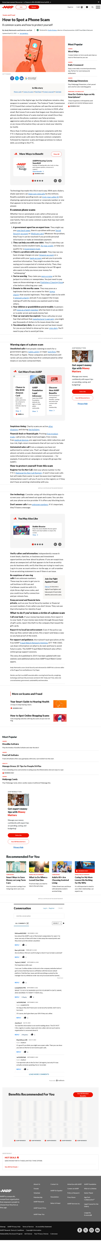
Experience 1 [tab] (33, 544)
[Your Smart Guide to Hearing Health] (60, 704)
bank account (36, 258)
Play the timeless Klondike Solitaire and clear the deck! (20, 747)
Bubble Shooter (39, 526)
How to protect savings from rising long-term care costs (16, 887)
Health (4, 763)
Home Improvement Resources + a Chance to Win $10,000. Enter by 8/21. (25, 2)
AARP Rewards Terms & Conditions (12, 1230)
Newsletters (54, 1197)
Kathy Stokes (52, 30)
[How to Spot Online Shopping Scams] (60, 718)
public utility (34, 351)
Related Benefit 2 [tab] (35, 181)
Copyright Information (33, 1230)
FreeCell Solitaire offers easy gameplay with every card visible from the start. (28, 759)
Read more (60, 978)
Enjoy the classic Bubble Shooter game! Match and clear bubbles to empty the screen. (45, 530)
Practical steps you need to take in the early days (38, 885)
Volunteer (37, 1193)
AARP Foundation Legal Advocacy (37, 391)
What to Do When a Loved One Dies (38, 878)
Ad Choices (28, 1234)
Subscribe (82, 391)
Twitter (17, 78)
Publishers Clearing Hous (51, 282)
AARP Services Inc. (73, 1204)
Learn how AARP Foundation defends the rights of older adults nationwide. (37, 403)
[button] (92, 7)
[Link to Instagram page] (91, 1230)
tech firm (52, 351)
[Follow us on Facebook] (79, 1230)
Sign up (47, 586)
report (60, 945)
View (17, 411)
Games (70, 48)
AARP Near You (39, 1214)
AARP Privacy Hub (13, 1227)
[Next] (60, 181)
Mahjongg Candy (10, 779)
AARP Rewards (39, 1202)
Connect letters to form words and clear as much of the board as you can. (82, 56)
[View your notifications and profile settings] (63, 923)
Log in (45, 908)
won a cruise (46, 276)
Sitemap (3, 1227)
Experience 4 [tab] (40, 544)
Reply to (22, 1005)
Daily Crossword (75, 65)
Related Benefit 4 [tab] (40, 181)
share (52, 945)
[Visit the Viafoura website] (60, 1080)
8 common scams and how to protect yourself (27, 24)
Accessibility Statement (44, 1227)
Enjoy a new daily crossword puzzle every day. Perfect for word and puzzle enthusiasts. (82, 70)
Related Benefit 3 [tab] (37, 181)
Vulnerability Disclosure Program (11, 1234)
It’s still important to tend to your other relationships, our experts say (84, 888)
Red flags (38, 92)
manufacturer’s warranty (43, 319)
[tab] (22, 923)
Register (70, 7)
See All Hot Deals (11, 1167)
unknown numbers (40, 504)
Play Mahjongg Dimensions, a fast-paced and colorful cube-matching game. (82, 85)
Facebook (12, 78)
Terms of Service (28, 1227)
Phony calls (17, 92)
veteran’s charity (21, 298)
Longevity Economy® (88, 1214)
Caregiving (10, 874)
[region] (39, 996)
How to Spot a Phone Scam (26, 19)
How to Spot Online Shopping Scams (29, 715)
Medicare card (37, 233)
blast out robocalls (36, 193)
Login (78, 7)
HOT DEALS (10, 1157)
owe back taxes (23, 230)
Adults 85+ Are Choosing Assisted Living (60, 880)
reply (17, 945)
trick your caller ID (50, 197)
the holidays (34, 429)
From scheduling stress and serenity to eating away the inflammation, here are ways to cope (32, 770)
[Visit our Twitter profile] (85, 1230)
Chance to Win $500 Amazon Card (20, 391)
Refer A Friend (55, 1203)
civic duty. (53, 328)
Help (87, 7)
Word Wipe (73, 51)
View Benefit (37, 171)
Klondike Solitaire (10, 744)
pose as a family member (27, 310)
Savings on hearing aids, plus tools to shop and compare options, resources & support (45, 167)
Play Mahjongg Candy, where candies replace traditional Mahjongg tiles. (26, 783)
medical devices (21, 440)
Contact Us (54, 1184)
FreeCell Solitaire (10, 755)
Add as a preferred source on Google (34, 78)
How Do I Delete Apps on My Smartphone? (81, 95)
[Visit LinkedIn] (97, 1230)
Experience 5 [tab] (42, 544)
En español (24, 33)
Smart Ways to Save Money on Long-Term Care (16, 880)
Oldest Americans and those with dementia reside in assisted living (61, 888)
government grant (32, 249)
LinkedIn (22, 78)
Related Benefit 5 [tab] (42, 181)
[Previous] (55, 181)
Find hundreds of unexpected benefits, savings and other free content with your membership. (54, 401)
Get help (58, 92)
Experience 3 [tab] (37, 544)
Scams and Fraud (9, 15)
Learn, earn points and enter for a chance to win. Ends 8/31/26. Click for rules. (21, 403)
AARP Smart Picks (40, 1208)
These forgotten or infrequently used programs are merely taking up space (80, 102)
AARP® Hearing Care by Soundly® (42, 162)
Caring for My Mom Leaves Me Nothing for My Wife (84, 880)
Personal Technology (76, 91)
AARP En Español (56, 1190)
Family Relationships (36, 874)
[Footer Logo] (11, 1190)
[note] (33, 74)
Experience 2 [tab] (35, 544)
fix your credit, (47, 245)
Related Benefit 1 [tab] (33, 181)
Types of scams (28, 92)
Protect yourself (48, 92)
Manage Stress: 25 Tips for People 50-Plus (21, 766)
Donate (36, 1188)
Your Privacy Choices (41, 1234)
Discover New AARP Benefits (54, 390)
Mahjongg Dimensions (78, 81)
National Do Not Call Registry (29, 473)
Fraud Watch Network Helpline (34, 643)
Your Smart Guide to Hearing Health (29, 701)
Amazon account (46, 255)
